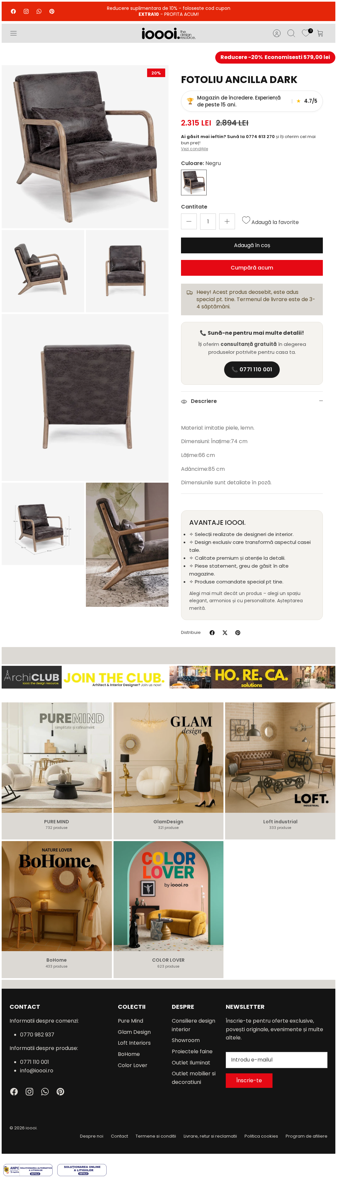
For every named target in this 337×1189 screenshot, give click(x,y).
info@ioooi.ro (36, 1070)
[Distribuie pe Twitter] (225, 632)
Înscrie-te (249, 1080)
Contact (119, 1136)
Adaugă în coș (252, 245)
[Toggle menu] (17, 33)
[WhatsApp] (39, 11)
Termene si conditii (156, 1136)
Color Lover (132, 1065)
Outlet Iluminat (191, 1062)
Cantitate (194, 207)
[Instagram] (26, 11)
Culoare (201, 163)
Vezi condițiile (194, 149)
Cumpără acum (252, 267)
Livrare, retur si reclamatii (210, 1136)
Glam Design (134, 1032)
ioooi (31, 1128)
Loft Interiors (134, 1043)
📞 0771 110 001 (251, 369)
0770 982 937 (37, 1034)
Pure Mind (130, 1021)
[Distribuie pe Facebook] (212, 632)
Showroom (186, 1040)
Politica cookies (261, 1136)
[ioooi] (169, 33)
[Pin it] (237, 632)
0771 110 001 (34, 1062)
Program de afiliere (306, 1136)
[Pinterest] (51, 11)
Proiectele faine (192, 1051)
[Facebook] (13, 11)
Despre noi (91, 1136)
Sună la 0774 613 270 (251, 136)
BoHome (129, 1054)
